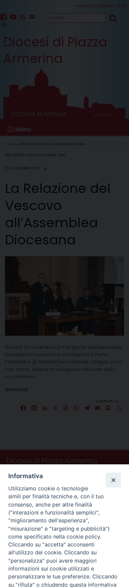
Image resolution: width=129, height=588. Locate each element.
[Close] (113, 480)
